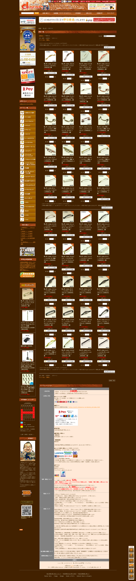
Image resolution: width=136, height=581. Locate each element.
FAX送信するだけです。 (26, 66)
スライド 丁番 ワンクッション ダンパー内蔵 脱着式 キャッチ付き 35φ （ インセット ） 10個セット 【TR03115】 (27, 389)
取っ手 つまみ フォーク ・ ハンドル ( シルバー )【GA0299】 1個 (85, 258)
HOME (40, 28)
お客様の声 (99, 13)
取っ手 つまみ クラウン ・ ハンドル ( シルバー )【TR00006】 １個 (85, 189)
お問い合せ (89, 13)
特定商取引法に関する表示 (69, 573)
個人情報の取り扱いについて (54, 573)
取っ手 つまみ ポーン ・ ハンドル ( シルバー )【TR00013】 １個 (50, 189)
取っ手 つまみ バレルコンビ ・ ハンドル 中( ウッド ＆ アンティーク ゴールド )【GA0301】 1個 (68, 260)
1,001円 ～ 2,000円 (26, 231)
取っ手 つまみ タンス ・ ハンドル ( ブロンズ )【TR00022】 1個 (50, 159)
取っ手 (44, 28)
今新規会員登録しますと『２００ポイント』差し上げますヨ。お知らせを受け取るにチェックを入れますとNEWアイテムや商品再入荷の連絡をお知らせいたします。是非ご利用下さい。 (27, 266)
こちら (72, 565)
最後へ (48, 40)
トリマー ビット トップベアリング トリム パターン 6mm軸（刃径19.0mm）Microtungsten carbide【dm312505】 (28, 366)
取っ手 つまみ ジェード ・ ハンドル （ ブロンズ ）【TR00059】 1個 (50, 97)
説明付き (41, 35)
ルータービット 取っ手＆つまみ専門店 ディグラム (64, 5)
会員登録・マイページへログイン (62, 13)
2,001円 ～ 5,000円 (26, 233)
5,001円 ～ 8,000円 (26, 236)
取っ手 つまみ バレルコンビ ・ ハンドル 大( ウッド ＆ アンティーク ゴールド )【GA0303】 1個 (85, 227)
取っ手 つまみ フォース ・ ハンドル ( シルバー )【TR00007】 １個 (68, 189)
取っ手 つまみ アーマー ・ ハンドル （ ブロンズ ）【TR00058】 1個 (68, 97)
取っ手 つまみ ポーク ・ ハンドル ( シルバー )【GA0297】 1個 (103, 258)
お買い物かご (46, 13)
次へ (44, 40)
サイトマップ (111, 13)
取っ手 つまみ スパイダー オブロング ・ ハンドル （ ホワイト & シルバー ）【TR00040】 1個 (85, 67)
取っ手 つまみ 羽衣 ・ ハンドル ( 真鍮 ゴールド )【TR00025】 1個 (103, 128)
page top (112, 380)
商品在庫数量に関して (83, 573)
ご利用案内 (78, 13)
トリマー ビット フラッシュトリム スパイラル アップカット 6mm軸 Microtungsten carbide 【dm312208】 (28, 326)
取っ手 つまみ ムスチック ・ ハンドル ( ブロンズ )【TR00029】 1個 (103, 97)
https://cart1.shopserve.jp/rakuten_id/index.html (84, 407)
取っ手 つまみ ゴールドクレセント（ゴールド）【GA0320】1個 (50, 65)
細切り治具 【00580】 (27, 346)
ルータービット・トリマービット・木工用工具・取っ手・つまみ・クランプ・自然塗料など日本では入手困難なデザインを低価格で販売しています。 (67, 8)
